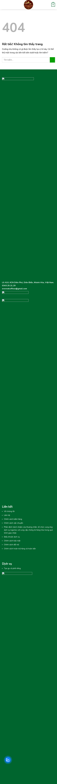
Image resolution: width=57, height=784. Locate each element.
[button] (3, 4)
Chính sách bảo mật (12, 540)
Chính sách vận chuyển (13, 523)
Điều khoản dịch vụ (12, 537)
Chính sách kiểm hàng (13, 519)
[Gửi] (52, 59)
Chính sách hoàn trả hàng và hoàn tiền (20, 548)
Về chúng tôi (9, 511)
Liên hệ (7, 515)
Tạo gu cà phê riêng (12, 568)
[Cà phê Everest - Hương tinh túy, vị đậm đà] (28, 4)
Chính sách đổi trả (11, 544)
